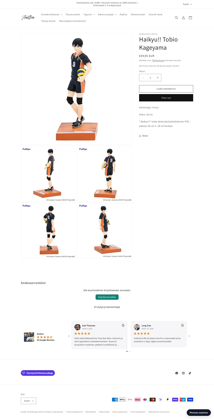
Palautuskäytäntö (119, 412)
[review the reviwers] (123, 325)
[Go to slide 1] (127, 351)
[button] (51, 14)
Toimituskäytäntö (137, 412)
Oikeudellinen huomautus (159, 412)
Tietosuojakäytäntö (74, 412)
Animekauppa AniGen (36, 412)
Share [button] (145, 135)
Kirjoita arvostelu (107, 297)
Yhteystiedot (104, 412)
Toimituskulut (158, 60)
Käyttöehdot (91, 412)
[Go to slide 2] (129, 351)
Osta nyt (166, 97)
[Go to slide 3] (131, 351)
